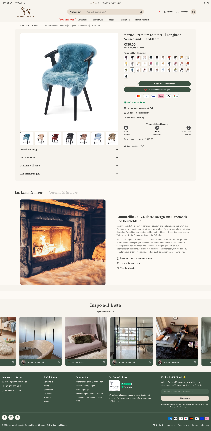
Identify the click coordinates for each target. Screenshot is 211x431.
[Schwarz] (132, 58)
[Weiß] (187, 58)
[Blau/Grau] (126, 76)
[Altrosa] (175, 64)
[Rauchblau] (132, 70)
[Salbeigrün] (126, 70)
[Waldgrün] (175, 70)
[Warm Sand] (187, 70)
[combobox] (105, 12)
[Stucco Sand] (157, 70)
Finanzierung (183, 425)
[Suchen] (141, 12)
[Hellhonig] (138, 64)
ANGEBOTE (20, 3)
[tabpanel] (105, 242)
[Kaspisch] (150, 58)
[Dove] (163, 58)
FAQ (161, 425)
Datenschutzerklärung (178, 407)
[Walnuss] (181, 70)
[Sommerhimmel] (163, 70)
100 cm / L (36, 26)
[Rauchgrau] (138, 70)
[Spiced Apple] (144, 70)
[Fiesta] (169, 58)
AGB (155, 425)
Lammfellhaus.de (16, 425)
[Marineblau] (169, 64)
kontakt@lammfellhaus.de (16, 382)
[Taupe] (169, 70)
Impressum (170, 425)
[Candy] (144, 58)
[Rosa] (181, 64)
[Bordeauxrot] (138, 58)
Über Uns (205, 425)
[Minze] (157, 64)
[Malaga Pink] (150, 64)
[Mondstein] (163, 64)
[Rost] (187, 64)
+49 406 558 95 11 (13, 386)
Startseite (24, 26)
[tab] (29, 193)
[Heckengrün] (175, 58)
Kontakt (195, 425)
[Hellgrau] (132, 64)
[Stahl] (150, 70)
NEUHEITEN (7, 3)
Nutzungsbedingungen (199, 404)
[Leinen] (144, 64)
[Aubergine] (126, 58)
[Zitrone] (126, 64)
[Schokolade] (157, 58)
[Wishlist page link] (158, 12)
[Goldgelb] (181, 58)
